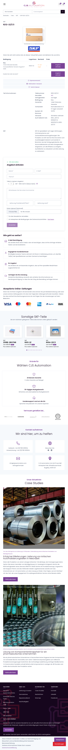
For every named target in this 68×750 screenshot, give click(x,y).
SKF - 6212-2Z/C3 (20, 184)
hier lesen (51, 219)
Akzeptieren (60, 740)
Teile (12, 15)
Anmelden (8, 730)
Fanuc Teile (7, 708)
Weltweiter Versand (35, 84)
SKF (17, 15)
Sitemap (38, 698)
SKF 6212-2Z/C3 (24, 15)
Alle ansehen (7, 716)
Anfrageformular (18, 465)
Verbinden (54, 687)
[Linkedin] (51, 450)
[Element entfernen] (37, 184)
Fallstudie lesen (10, 579)
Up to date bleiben (9, 719)
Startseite (6, 15)
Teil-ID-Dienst (35, 87)
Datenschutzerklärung (9, 748)
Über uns (22, 687)
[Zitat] (59, 4)
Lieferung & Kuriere (25, 691)
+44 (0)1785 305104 (21, 448)
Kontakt (53, 691)
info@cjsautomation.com (18, 463)
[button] (65, 417)
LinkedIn (53, 694)
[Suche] (63, 11)
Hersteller (6, 687)
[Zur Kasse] (63, 4)
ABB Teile (6, 712)
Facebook (54, 698)
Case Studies (39, 691)
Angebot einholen (58, 66)
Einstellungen (59, 744)
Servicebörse (23, 694)
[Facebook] (48, 450)
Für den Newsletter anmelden (18, 216)
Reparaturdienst (24, 698)
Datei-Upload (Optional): (15, 208)
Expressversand (35, 80)
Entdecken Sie (40, 687)
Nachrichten (39, 694)
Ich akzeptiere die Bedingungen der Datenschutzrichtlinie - (31, 219)
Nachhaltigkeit (24, 701)
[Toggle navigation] (4, 4)
